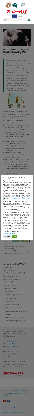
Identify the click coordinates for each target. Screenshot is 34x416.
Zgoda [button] (14, 236)
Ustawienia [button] (7, 236)
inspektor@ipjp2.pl (14, 198)
